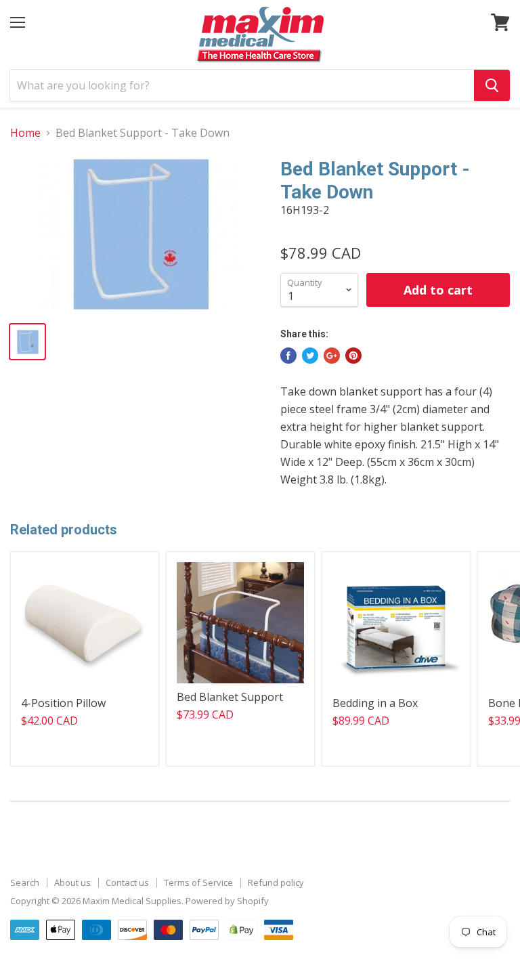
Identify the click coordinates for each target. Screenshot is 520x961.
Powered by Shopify (227, 901)
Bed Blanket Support (230, 696)
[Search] (492, 85)
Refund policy (276, 882)
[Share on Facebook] (288, 355)
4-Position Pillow (63, 703)
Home (25, 133)
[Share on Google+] (332, 355)
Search (24, 882)
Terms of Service (198, 882)
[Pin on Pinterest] (353, 355)
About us (72, 882)
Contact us (127, 882)
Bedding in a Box (375, 703)
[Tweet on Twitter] (310, 355)
